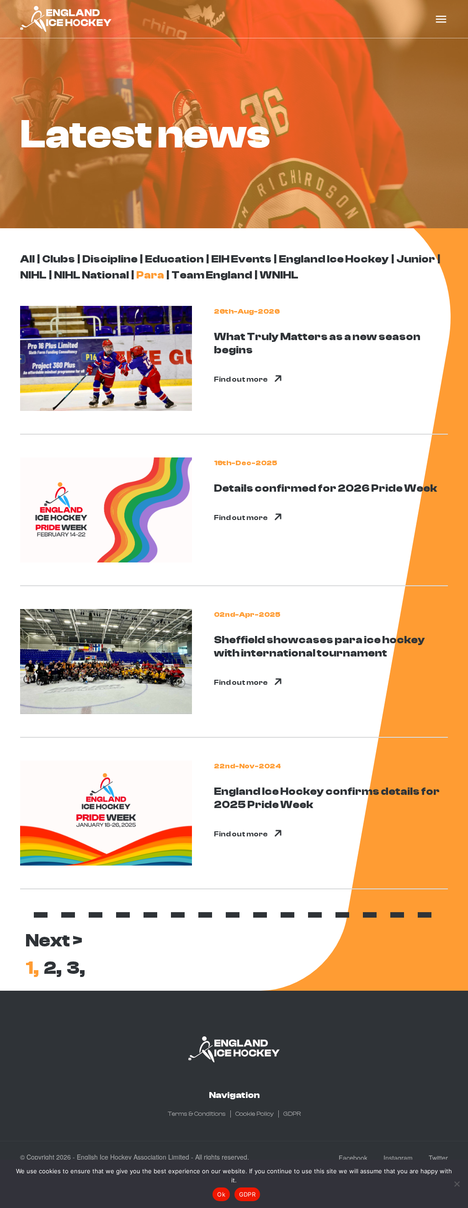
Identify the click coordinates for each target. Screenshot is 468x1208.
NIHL (33, 275)
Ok (221, 1194)
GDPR (292, 1114)
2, (53, 967)
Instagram (398, 1157)
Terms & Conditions (197, 1114)
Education (174, 259)
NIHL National (91, 275)
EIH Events (241, 259)
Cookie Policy (254, 1114)
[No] (456, 1183)
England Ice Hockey (334, 259)
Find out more (241, 379)
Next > (54, 940)
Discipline (110, 259)
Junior (415, 259)
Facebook (353, 1157)
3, (76, 967)
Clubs (58, 259)
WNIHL (279, 275)
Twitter (438, 1157)
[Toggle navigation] (441, 19)
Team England (211, 275)
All (27, 259)
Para (150, 275)
